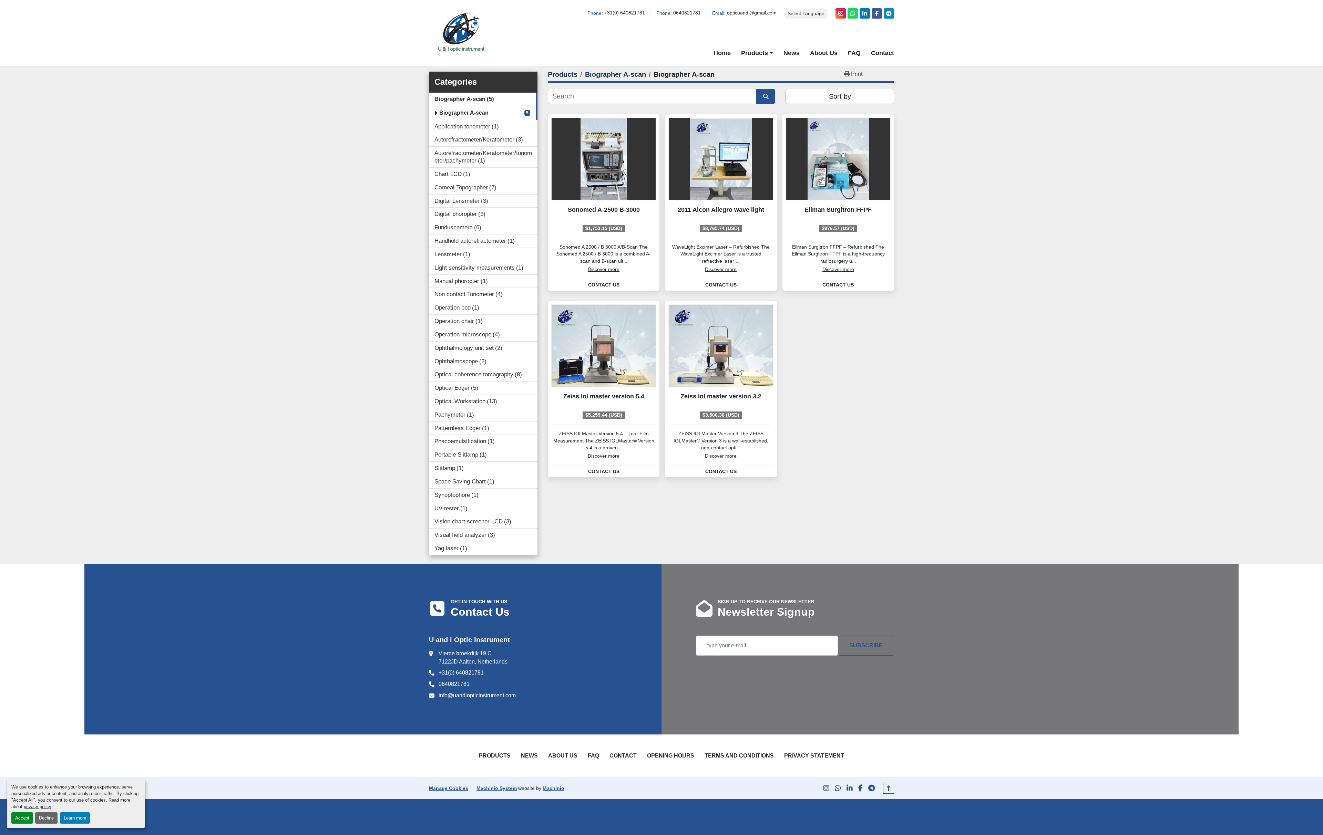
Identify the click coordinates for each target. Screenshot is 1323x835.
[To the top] (888, 788)
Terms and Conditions (739, 756)
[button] (757, 53)
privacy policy (37, 806)
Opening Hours (670, 756)
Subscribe (866, 645)
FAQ (854, 52)
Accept (22, 818)
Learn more (75, 818)
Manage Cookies (448, 788)
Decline (46, 818)
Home (722, 52)
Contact (882, 52)
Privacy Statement (814, 756)
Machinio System (496, 788)
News (791, 52)
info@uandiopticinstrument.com (477, 695)
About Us (824, 52)
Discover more (603, 269)
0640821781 (687, 12)
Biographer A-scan (464, 113)
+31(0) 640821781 (624, 12)
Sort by (840, 96)
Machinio (553, 788)
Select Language (806, 13)
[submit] (765, 96)
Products (754, 52)
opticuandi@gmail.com (752, 12)
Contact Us (603, 285)
